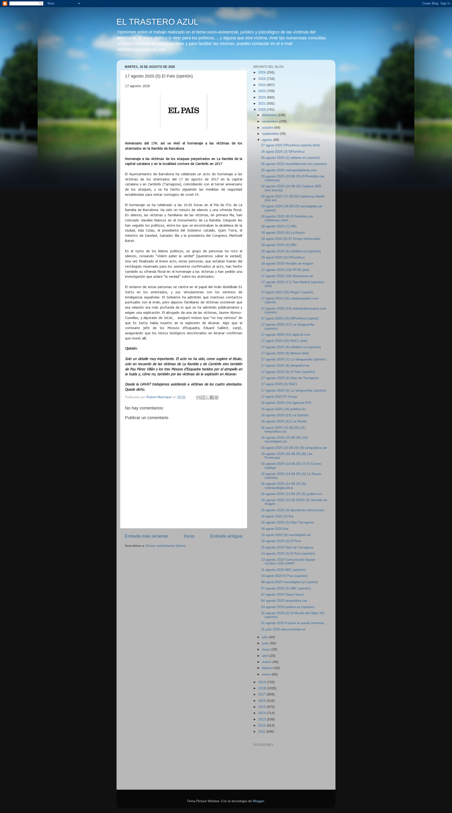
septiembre (271, 133)
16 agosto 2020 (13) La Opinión (285, 415)
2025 (262, 79)
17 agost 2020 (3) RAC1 (279, 384)
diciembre (270, 115)
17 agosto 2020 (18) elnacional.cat (287, 276)
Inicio (189, 536)
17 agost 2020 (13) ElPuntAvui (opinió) (290, 318)
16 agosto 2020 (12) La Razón (284, 421)
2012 (262, 725)
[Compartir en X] (207, 397)
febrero (268, 668)
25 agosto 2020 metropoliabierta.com (289, 170)
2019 (262, 682)
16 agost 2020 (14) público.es (283, 409)
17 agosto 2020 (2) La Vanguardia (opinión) (293, 390)
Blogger (258, 801)
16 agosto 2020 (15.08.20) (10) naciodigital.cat (284, 439)
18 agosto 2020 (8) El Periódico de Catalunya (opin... (287, 218)
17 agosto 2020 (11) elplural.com (285, 334)
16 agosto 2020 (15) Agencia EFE (286, 402)
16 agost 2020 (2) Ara (277, 516)
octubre (268, 127)
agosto (267, 140)
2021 (262, 103)
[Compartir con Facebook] (212, 397)
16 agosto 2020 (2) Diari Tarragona (287, 522)
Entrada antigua (226, 536)
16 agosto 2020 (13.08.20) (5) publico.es (291, 494)
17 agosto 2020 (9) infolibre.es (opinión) (291, 347)
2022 (262, 97)
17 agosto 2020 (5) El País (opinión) (288, 372)
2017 (262, 694)
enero (267, 674)
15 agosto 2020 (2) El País (281, 541)
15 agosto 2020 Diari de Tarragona (287, 547)
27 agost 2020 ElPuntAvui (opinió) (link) (290, 145)
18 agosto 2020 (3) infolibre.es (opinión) (291, 251)
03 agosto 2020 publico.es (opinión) (288, 607)
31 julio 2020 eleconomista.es (283, 629)
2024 (262, 85)
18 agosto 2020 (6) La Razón (283, 232)
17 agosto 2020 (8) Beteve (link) (285, 353)
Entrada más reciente (146, 536)
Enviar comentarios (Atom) (166, 545)
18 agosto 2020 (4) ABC (279, 245)
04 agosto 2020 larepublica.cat (284, 600)
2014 (262, 713)
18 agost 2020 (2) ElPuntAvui (283, 257)
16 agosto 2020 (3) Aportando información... (294, 510)
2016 (262, 701)
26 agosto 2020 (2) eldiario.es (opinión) (290, 157)
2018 (262, 688)
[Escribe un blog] (203, 397)
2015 (262, 707)
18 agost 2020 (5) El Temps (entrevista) (290, 239)
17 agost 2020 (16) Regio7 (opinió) (287, 292)
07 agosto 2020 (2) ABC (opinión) (286, 588)
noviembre (270, 121)
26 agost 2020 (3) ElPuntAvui (283, 151)
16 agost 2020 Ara (274, 529)
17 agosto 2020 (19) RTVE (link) (285, 270)
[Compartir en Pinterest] (216, 397)
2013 (262, 719)
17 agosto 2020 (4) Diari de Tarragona (290, 378)
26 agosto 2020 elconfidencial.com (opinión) (294, 164)
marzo (267, 662)
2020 (262, 109)
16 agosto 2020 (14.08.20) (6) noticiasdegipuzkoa (283, 485)
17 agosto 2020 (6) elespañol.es (285, 365)
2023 (262, 91)
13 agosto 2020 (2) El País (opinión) (288, 553)
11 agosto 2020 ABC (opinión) (283, 570)
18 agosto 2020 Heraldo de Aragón (287, 263)
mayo (266, 649)
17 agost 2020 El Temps (279, 396)
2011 (262, 731)
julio (265, 637)
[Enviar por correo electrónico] (198, 397)
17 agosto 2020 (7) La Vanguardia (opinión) (293, 359)
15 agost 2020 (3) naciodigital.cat (286, 535)
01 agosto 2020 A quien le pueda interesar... (294, 623)
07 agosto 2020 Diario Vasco (282, 594)
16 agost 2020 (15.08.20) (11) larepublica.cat (283, 429)
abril (265, 656)
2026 (262, 72)
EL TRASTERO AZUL (157, 22)
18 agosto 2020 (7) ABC (279, 226)
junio (266, 643)
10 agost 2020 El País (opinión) (284, 576)
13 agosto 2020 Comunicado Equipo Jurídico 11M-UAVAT (288, 561)
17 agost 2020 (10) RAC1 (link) (284, 341)
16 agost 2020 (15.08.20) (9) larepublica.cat (294, 447)
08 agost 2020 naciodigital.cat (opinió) (289, 582)
